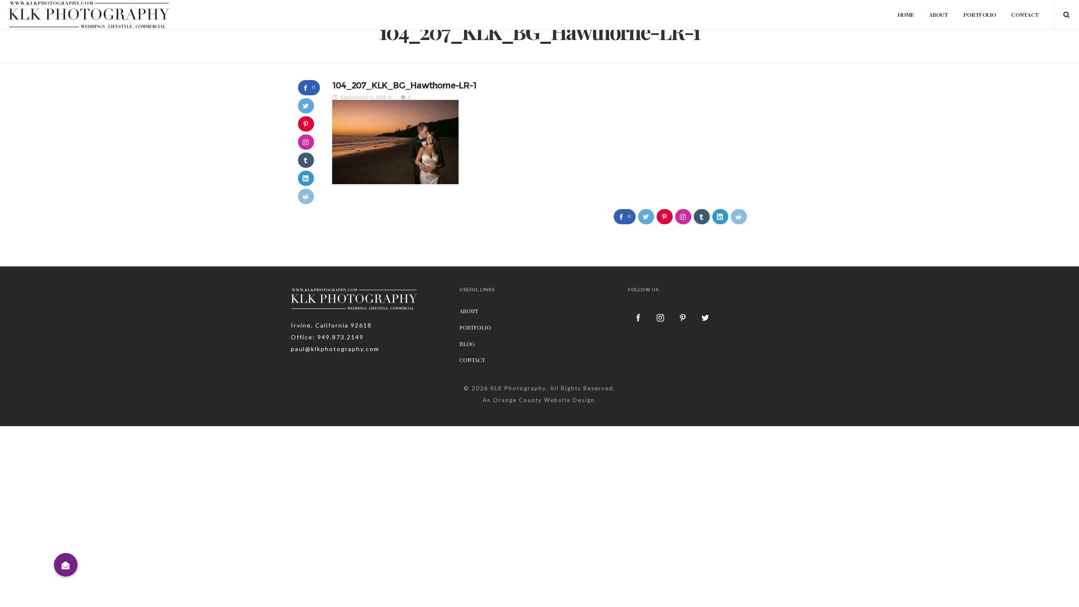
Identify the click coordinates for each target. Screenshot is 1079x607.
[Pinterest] (683, 317)
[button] (66, 565)
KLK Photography (518, 388)
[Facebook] (638, 317)
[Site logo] (89, 15)
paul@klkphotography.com (335, 348)
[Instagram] (660, 317)
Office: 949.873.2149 (327, 337)
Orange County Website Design (544, 400)
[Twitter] (705, 317)
